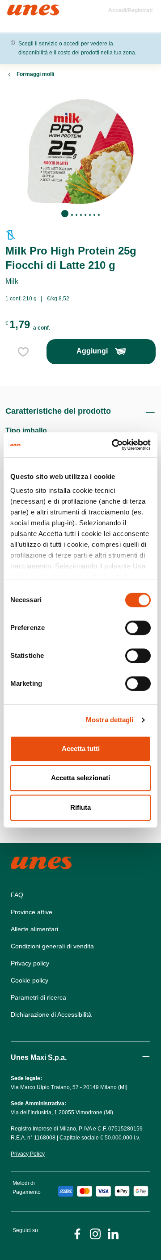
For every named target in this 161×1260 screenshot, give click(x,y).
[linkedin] (113, 1233)
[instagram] (95, 1233)
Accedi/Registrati (130, 10)
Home (16, 8)
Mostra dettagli (110, 720)
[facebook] (77, 1233)
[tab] (64, 213)
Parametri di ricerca (38, 997)
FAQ (17, 894)
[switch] (138, 628)
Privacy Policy (28, 1154)
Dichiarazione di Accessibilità (51, 1014)
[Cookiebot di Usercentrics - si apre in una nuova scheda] (113, 445)
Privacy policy (30, 963)
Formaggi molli (35, 74)
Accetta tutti (81, 748)
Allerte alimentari (34, 929)
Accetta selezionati (80, 778)
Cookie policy (29, 980)
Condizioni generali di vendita (52, 946)
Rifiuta (80, 807)
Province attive (31, 912)
